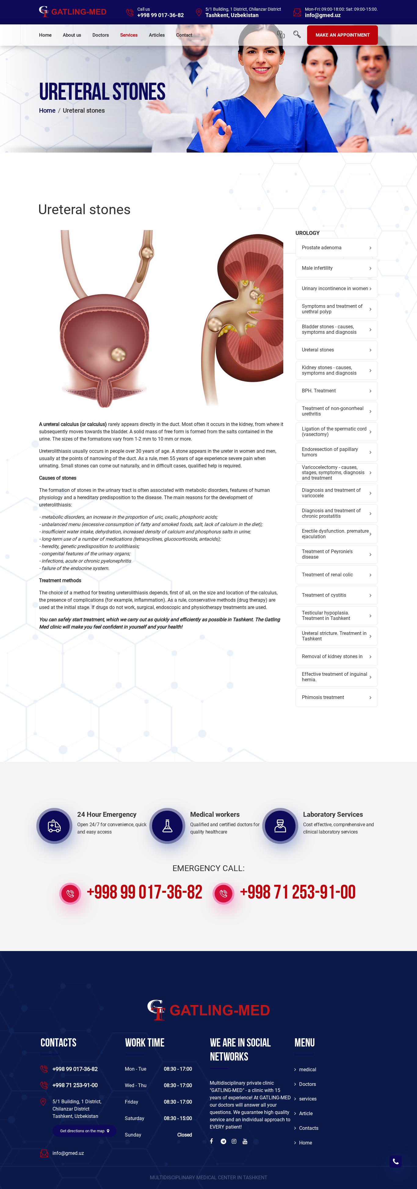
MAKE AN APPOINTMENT (343, 35)
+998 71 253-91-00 (298, 893)
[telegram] (224, 1141)
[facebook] (213, 1141)
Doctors (100, 35)
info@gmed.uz (323, 15)
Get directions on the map (82, 1131)
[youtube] (246, 1141)
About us (72, 35)
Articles (157, 35)
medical (307, 1069)
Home (45, 35)
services (308, 1099)
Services (129, 35)
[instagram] (235, 1141)
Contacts (308, 1128)
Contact (184, 35)
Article (306, 1113)
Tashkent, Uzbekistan (232, 15)
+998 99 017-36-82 (160, 15)
